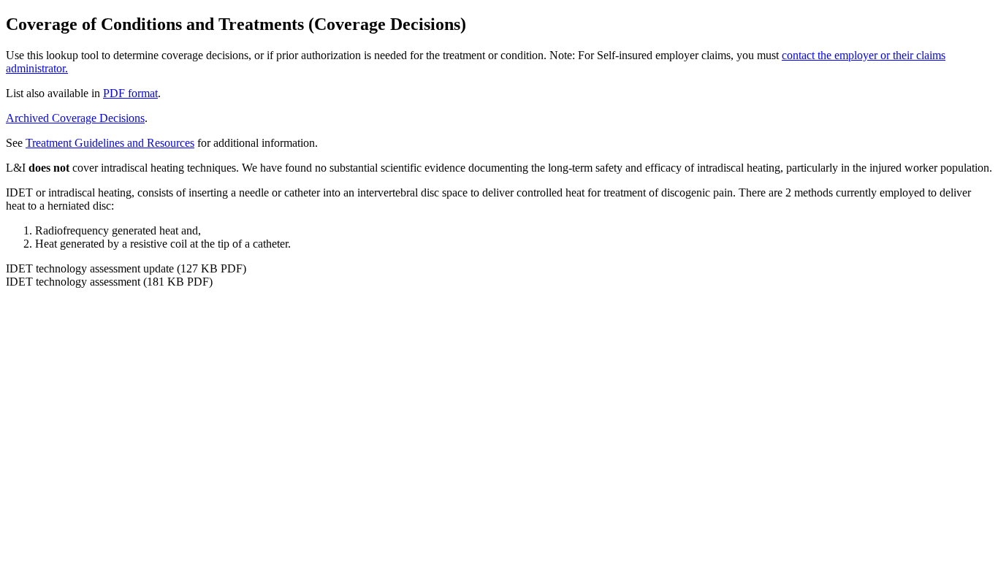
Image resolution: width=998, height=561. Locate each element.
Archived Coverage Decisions (75, 118)
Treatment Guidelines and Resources (110, 143)
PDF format (130, 93)
